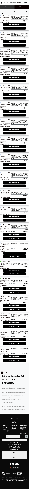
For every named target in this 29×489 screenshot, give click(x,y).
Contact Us (4, 477)
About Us (5, 425)
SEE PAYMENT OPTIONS (14, 28)
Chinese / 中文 (5, 431)
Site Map (25, 477)
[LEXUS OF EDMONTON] (10, 2)
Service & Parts (23, 425)
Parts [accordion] (14, 457)
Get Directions (14, 418)
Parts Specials (22, 429)
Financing (5, 429)
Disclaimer (23, 432)
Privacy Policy (18, 477)
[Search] (26, 436)
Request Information (14, 24)
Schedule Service (23, 428)
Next (7, 373)
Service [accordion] (14, 455)
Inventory (14, 425)
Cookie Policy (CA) (23, 433)
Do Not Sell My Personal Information (11, 479)
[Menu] (25, 3)
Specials (5, 427)
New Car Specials (14, 429)
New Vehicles (14, 427)
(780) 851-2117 (15, 449)
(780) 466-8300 (16, 446)
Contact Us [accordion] (14, 440)
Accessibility (11, 477)
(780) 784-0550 (16, 447)
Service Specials (23, 430)
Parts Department (23, 427)
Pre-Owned (14, 428)
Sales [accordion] (14, 452)
